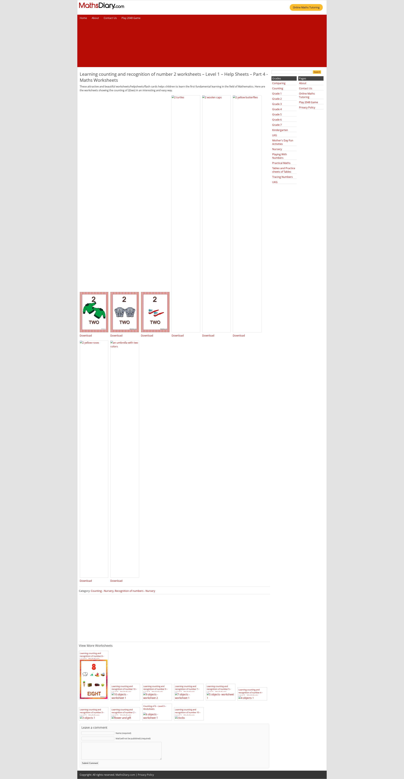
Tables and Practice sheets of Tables (283, 170)
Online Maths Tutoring (306, 7)
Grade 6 (277, 119)
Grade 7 (277, 125)
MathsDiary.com (125, 774)
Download (86, 335)
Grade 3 (277, 104)
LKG (274, 135)
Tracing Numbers (282, 177)
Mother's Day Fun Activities (282, 142)
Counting (277, 88)
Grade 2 (277, 99)
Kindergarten (280, 130)
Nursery (277, 149)
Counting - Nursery (102, 591)
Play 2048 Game (131, 18)
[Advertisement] (202, 45)
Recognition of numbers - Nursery (135, 591)
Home (83, 18)
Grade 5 (277, 114)
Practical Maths (281, 163)
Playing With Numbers (279, 156)
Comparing (278, 83)
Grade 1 (277, 93)
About (95, 18)
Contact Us (110, 18)
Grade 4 (277, 109)
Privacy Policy (307, 107)
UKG (275, 182)
